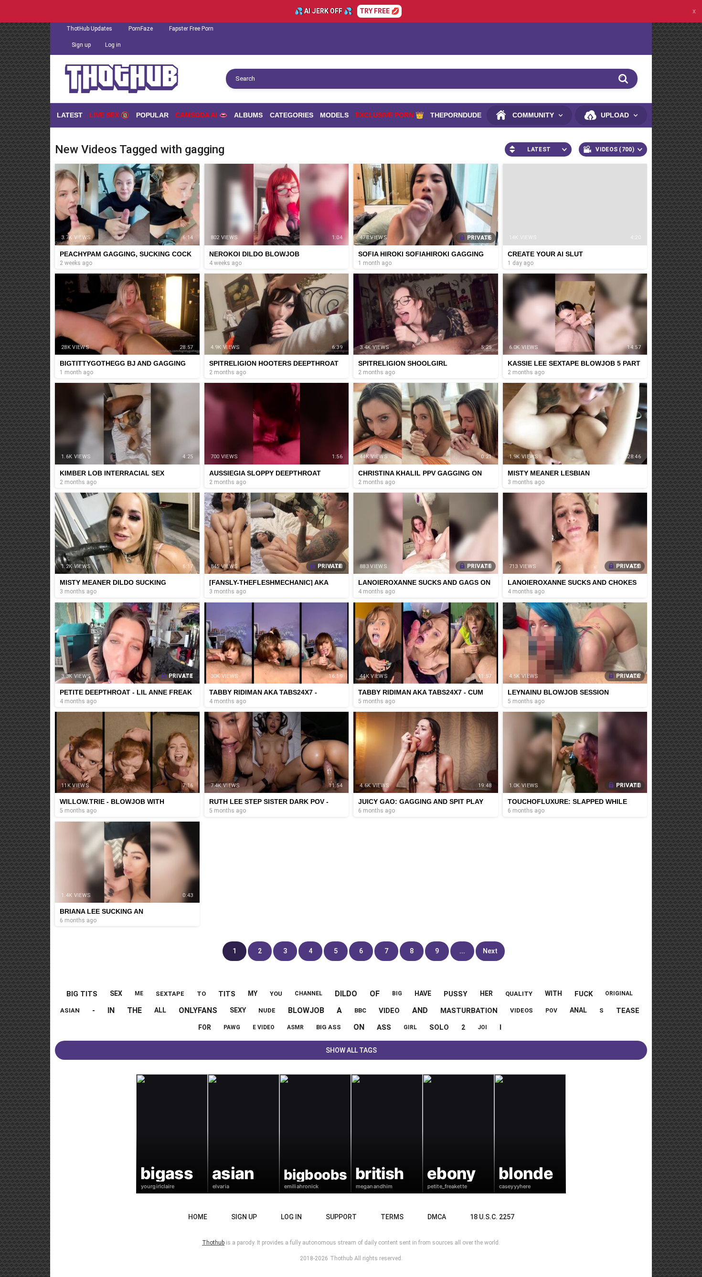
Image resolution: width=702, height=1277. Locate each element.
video (389, 1010)
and (420, 1010)
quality (518, 993)
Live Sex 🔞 (109, 115)
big (397, 993)
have (423, 993)
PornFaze (140, 28)
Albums (248, 115)
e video (264, 1027)
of (375, 993)
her (486, 993)
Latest (70, 115)
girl (410, 1027)
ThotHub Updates (89, 28)
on (358, 1027)
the (134, 1010)
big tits (81, 994)
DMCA (436, 1217)
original (619, 993)
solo (439, 1027)
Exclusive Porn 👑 (389, 115)
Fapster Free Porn (191, 28)
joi (482, 1027)
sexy (238, 1010)
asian (70, 1010)
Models (334, 115)
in (111, 1010)
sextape (170, 993)
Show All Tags (351, 1050)
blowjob (306, 1010)
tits (226, 994)
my (252, 993)
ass (384, 1027)
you (276, 993)
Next (490, 951)
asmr (295, 1027)
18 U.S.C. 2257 (492, 1217)
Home (197, 1217)
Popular (152, 115)
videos (521, 1010)
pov (551, 1010)
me (139, 993)
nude (267, 1010)
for (204, 1027)
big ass (328, 1027)
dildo (346, 993)
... (462, 951)
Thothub (341, 1258)
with (553, 993)
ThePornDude (455, 115)
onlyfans (198, 1010)
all (160, 1010)
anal (578, 1010)
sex (116, 993)
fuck (583, 994)
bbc (360, 1010)
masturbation (469, 1010)
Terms (392, 1217)
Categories (291, 115)
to (201, 993)
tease (627, 1010)
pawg (231, 1027)
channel (308, 993)
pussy (456, 994)
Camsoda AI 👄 (201, 115)
